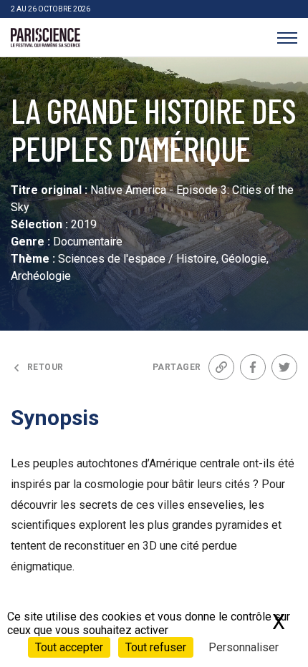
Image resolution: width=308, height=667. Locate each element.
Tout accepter (69, 647)
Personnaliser (243, 647)
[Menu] (287, 37)
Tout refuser (155, 647)
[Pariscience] (45, 38)
